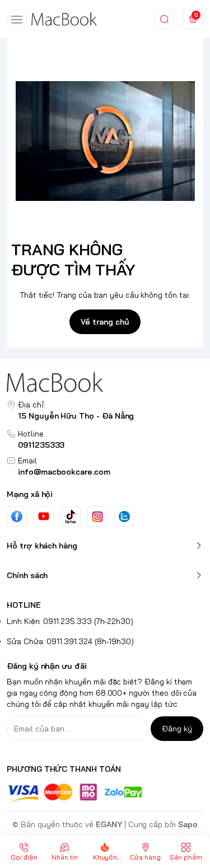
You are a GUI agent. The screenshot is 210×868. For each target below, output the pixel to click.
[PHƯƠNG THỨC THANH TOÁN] (105, 793)
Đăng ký (177, 729)
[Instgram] (97, 516)
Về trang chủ (105, 322)
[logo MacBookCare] (105, 382)
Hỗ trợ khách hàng (42, 546)
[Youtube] (43, 516)
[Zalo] (124, 516)
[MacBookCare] (64, 19)
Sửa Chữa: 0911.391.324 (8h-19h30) (70, 641)
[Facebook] (16, 516)
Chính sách (27, 575)
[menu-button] (17, 20)
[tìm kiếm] (164, 19)
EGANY (109, 824)
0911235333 (41, 445)
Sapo (188, 824)
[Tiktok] (70, 516)
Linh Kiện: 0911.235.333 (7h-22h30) (70, 621)
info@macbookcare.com (64, 472)
